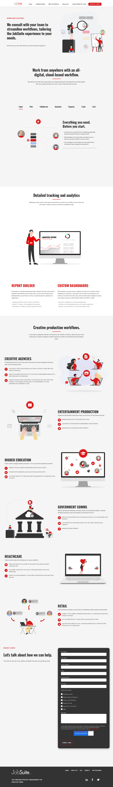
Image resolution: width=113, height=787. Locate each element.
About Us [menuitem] (74, 770)
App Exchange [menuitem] (96, 770)
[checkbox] (83, 702)
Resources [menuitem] (65, 4)
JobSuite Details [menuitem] (40, 4)
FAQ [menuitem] (81, 770)
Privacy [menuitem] (87, 770)
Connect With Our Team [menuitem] (79, 4)
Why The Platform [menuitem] (54, 4)
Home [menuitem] (30, 4)
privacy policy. (94, 729)
